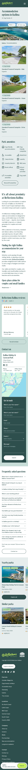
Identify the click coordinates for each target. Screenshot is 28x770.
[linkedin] (14, 672)
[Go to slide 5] (16, 38)
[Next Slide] (25, 31)
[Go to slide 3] (13, 622)
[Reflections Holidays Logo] (7, 3)
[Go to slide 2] (12, 38)
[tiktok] (11, 672)
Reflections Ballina (18, 259)
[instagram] (6, 365)
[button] (14, 478)
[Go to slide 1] (11, 38)
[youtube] (8, 672)
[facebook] (4, 365)
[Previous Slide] (2, 31)
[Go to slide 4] (15, 38)
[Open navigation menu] (24, 3)
